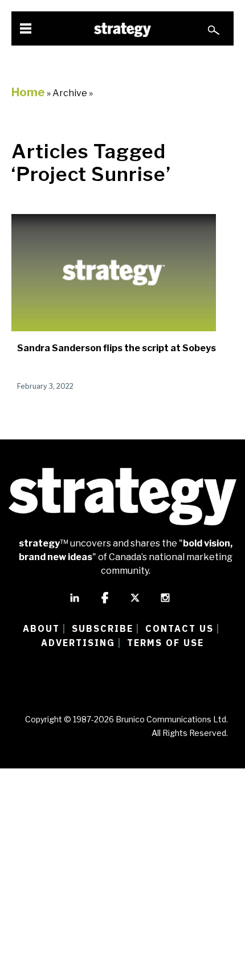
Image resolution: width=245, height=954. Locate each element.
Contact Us (179, 628)
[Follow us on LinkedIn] (74, 602)
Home (28, 92)
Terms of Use (165, 642)
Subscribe (102, 628)
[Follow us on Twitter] (135, 602)
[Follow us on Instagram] (165, 602)
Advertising (78, 642)
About (41, 628)
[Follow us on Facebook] (104, 602)
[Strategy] (122, 30)
